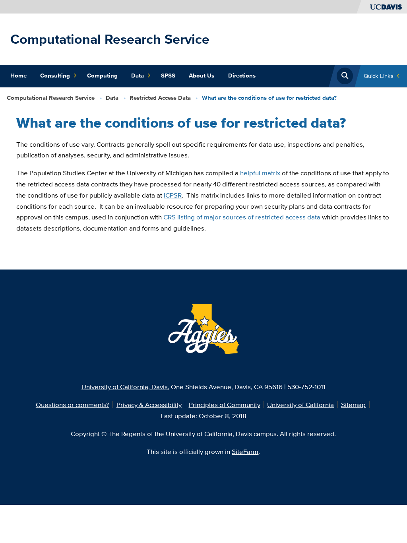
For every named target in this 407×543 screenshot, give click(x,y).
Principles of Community (224, 404)
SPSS (168, 75)
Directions (242, 75)
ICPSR (173, 195)
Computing (102, 75)
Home (18, 75)
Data (137, 75)
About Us (201, 75)
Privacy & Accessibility (149, 404)
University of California (300, 404)
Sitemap (353, 404)
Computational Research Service (109, 39)
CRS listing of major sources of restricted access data (241, 217)
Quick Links (378, 76)
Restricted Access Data (160, 97)
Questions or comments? (72, 404)
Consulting (55, 75)
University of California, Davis (124, 387)
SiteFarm (245, 451)
